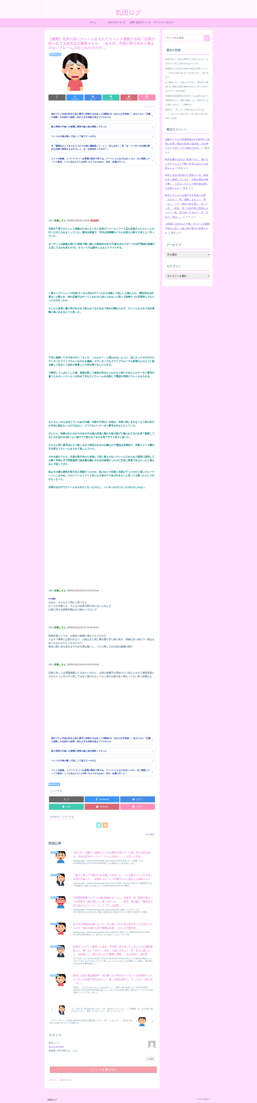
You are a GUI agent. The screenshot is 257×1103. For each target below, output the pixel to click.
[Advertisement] (102, 196)
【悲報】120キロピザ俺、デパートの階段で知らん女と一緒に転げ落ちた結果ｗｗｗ (187, 228)
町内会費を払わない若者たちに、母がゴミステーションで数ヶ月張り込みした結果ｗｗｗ (186, 163)
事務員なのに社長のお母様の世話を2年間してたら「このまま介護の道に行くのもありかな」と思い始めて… (186, 73)
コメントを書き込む (103, 1069)
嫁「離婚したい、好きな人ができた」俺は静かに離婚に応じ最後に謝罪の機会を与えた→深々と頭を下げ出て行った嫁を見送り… (186, 86)
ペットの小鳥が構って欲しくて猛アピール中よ (73, 136)
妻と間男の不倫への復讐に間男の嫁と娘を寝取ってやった (79, 126)
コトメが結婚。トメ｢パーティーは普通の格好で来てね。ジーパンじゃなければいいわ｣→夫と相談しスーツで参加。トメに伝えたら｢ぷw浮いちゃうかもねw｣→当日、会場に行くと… (100, 160)
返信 (152, 1059)
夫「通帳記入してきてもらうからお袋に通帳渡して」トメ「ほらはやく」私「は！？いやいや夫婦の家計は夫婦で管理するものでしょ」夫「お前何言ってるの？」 (100, 147)
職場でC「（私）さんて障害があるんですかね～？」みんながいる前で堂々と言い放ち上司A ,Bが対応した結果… (186, 114)
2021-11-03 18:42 (56, 1047)
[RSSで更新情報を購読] (105, 825)
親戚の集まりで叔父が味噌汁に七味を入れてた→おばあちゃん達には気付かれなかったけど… (186, 61)
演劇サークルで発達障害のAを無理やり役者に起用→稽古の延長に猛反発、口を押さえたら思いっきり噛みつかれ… (187, 144)
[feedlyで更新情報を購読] (99, 825)
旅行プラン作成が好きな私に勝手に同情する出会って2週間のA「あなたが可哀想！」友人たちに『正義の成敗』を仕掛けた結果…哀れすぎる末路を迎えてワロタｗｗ (100, 115)
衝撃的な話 (55, 784)
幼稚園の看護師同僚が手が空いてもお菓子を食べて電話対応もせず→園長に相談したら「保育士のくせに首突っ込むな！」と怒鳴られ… (186, 100)
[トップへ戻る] (253, 1099)
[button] (147, 97)
